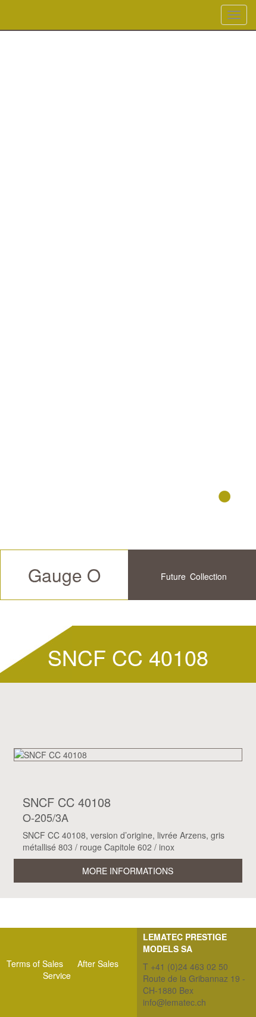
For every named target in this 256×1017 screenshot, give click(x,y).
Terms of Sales (35, 963)
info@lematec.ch (174, 1002)
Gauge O (64, 575)
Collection (208, 576)
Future (173, 576)
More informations (127, 871)
